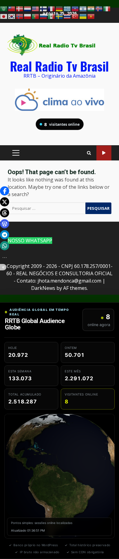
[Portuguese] (36, 16)
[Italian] (107, 8)
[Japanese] (4, 16)
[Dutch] (28, 8)
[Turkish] (75, 16)
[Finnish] (44, 8)
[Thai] (67, 16)
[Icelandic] (99, 8)
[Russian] (44, 16)
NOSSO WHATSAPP (30, 240)
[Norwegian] (20, 16)
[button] (4, 190)
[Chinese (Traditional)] (12, 8)
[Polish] (28, 16)
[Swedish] (59, 16)
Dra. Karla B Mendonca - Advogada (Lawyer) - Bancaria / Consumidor (103, 153)
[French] (52, 8)
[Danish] (20, 8)
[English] (36, 8)
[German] (59, 8)
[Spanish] (52, 16)
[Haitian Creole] (75, 8)
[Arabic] (4, 8)
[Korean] (12, 16)
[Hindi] (91, 8)
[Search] (89, 153)
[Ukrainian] (83, 16)
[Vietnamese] (91, 16)
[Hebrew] (83, 8)
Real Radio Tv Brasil (59, 66)
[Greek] (67, 8)
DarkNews (43, 288)
